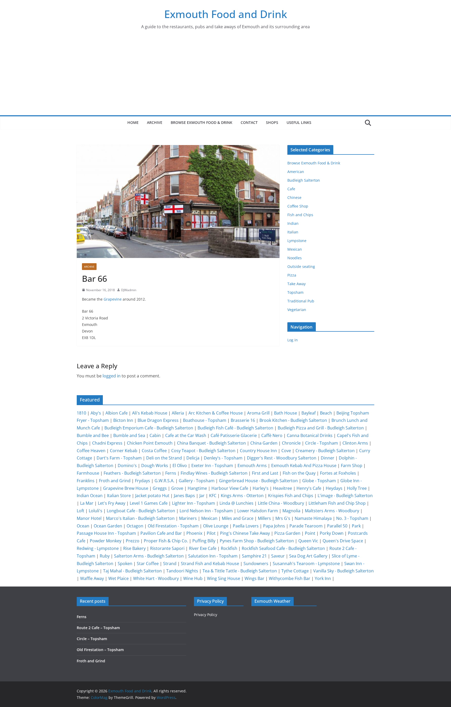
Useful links (299, 122)
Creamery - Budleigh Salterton (325, 450)
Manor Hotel (89, 518)
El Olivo (180, 465)
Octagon (135, 526)
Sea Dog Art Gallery (308, 556)
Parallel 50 (337, 526)
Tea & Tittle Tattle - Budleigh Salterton (240, 571)
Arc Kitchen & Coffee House (215, 413)
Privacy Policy (205, 614)
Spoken (125, 563)
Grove (177, 488)
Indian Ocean (90, 495)
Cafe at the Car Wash (185, 435)
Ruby (105, 556)
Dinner (327, 458)
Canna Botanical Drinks (310, 435)
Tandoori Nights (182, 571)
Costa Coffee (154, 450)
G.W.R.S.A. (164, 481)
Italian (292, 231)
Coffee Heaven (91, 450)
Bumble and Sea (129, 435)
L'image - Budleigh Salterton (345, 495)
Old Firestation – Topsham (100, 649)
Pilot (211, 533)
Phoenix (194, 533)
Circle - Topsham (321, 443)
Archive (154, 122)
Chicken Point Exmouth (150, 443)
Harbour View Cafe (229, 488)
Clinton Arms (355, 443)
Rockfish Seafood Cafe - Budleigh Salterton (283, 548)
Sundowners (256, 563)
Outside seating (301, 266)
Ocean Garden (108, 526)
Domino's (127, 465)
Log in (292, 339)
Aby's (96, 413)
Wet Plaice (118, 578)
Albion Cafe (116, 413)
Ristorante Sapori (167, 548)
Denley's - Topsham (223, 458)
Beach (326, 413)
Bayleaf (308, 413)
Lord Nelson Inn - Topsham (206, 511)
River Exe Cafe (202, 548)
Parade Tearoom (306, 526)
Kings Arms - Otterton (242, 495)
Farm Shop (351, 465)
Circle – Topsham (92, 638)
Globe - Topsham (319, 481)
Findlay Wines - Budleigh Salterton (214, 473)
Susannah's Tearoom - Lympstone (306, 563)
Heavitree (282, 488)
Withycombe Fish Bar (289, 578)
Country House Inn (258, 450)
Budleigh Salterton (303, 180)
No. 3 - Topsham (352, 518)
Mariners (188, 518)
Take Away (296, 283)
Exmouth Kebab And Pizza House (303, 465)
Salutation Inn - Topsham (213, 556)
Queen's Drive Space (343, 541)
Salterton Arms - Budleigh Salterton (149, 556)
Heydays (334, 488)
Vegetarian (296, 309)
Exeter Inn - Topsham (212, 465)
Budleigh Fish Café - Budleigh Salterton (235, 428)
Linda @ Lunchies (236, 503)
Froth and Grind (114, 481)
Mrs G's (282, 518)
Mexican (294, 249)
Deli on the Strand (164, 458)
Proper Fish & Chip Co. (166, 541)
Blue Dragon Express (158, 420)
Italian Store (119, 495)
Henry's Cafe (308, 488)
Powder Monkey (105, 541)
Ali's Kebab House (149, 413)
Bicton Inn (123, 420)
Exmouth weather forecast (284, 668)
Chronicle (291, 443)
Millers (264, 518)
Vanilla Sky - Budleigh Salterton (343, 571)
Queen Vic (308, 541)
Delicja (192, 458)
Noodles (294, 257)
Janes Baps (184, 495)
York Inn (323, 578)
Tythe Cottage (295, 571)
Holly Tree (357, 488)
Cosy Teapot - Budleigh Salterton (203, 450)
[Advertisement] (225, 76)
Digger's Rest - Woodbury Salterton (281, 458)
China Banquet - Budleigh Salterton (211, 443)
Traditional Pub (300, 300)
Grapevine (113, 299)
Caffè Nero (271, 435)
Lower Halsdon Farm (257, 511)
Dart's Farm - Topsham (119, 458)
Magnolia (291, 511)
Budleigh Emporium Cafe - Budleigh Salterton (148, 428)
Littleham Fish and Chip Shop (337, 503)
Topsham (295, 292)
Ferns (170, 473)
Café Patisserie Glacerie (234, 435)
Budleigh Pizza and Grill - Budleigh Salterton (321, 428)
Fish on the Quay (299, 473)
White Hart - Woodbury (156, 578)
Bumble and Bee (93, 435)
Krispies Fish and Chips (290, 495)
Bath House (285, 413)
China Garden (263, 443)
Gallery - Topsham (197, 481)
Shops (272, 122)
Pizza (291, 275)
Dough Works (154, 465)
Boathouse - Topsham (204, 420)
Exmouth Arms (252, 465)
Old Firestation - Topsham (173, 526)
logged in (112, 376)
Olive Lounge (215, 526)
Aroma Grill (258, 413)
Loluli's (95, 511)
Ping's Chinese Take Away (245, 533)
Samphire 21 (254, 556)
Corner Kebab (123, 450)
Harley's (261, 488)
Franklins (85, 481)
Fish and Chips (300, 214)
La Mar (86, 503)
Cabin (155, 435)
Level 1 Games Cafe (149, 503)
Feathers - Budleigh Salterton (132, 473)
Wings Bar (254, 578)
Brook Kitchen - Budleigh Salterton (293, 420)
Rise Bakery (134, 548)
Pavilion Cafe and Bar (161, 533)
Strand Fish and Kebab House (210, 563)
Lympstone (296, 240)
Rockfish (229, 548)
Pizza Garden (287, 533)
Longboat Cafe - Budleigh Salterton (141, 511)
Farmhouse (88, 473)
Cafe (291, 188)
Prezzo (132, 541)
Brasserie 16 (243, 420)
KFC (212, 495)
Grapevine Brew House (125, 488)
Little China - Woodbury (281, 503)
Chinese (294, 197)
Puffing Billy (203, 541)
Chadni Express (107, 443)
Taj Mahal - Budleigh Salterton (132, 571)
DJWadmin (128, 290)
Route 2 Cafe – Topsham (98, 627)
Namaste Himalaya (313, 518)
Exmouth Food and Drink (225, 14)
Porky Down (331, 533)
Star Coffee (148, 563)
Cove (286, 450)
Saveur (278, 556)
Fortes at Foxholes (338, 473)
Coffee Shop (297, 206)
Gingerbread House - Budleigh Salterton (258, 481)
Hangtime (197, 488)
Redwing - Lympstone (98, 548)
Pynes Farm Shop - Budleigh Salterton (257, 541)
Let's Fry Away (111, 503)
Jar (202, 495)
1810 (81, 413)
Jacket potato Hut (152, 495)
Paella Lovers (246, 526)
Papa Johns (274, 526)
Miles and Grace (237, 518)
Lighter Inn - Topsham (193, 503)
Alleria (178, 413)
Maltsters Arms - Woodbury (332, 511)
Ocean (83, 526)
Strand (169, 563)
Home (133, 122)
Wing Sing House (223, 578)
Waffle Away (92, 578)
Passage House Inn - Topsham (106, 533)
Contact (249, 122)
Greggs (160, 488)
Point (310, 533)
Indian (293, 223)
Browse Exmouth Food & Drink (201, 122)
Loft (80, 511)
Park (356, 526)
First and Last (265, 473)
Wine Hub (193, 578)
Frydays (142, 481)
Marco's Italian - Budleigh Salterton (140, 518)
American (295, 171)
